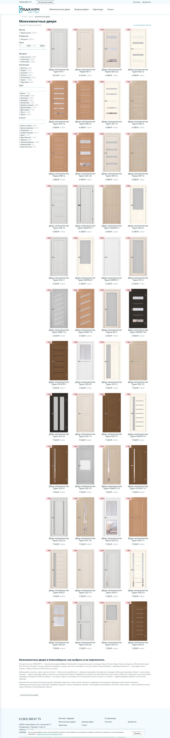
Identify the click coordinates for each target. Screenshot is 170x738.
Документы (146, 2)
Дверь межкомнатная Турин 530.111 (112, 435)
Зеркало (26, 140)
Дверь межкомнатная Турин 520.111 (138, 539)
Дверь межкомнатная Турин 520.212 (112, 539)
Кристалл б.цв (28, 147)
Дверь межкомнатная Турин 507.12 (59, 122)
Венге (25, 93)
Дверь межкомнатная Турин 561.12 (112, 122)
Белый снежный (29, 105)
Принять (137, 733)
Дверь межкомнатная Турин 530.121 (85, 487)
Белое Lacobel (28, 126)
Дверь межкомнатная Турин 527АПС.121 (138, 487)
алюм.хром (27, 59)
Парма (26, 70)
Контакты (136, 2)
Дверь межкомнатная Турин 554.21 (59, 591)
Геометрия (26, 130)
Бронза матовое (29, 128)
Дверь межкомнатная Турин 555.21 (59, 487)
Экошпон (27, 39)
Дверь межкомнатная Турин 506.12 (85, 122)
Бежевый (26, 100)
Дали (25, 135)
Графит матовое (29, 133)
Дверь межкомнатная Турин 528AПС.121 (112, 487)
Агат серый (27, 96)
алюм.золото (28, 57)
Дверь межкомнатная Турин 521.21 (112, 383)
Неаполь (26, 68)
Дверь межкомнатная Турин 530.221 (59, 643)
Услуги (110, 9)
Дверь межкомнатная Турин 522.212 (59, 539)
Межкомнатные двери (60, 9)
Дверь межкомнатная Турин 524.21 (138, 643)
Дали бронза (28, 137)
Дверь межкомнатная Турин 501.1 (59, 70)
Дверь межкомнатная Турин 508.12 (138, 122)
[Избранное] (145, 9)
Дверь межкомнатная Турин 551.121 (85, 539)
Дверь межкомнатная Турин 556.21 (112, 591)
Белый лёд (27, 103)
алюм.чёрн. (27, 62)
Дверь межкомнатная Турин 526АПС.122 (138, 331)
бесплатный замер (45, 2)
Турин (26, 80)
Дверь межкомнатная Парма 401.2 (112, 331)
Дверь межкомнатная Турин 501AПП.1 (59, 383)
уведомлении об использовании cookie (50, 734)
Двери (31, 17)
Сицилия (26, 73)
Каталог (24, 17)
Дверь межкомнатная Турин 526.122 (85, 174)
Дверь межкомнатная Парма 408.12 (59, 174)
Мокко (25, 114)
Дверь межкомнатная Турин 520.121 (138, 383)
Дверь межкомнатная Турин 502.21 (138, 226)
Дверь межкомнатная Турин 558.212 (138, 591)
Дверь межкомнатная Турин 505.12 (112, 174)
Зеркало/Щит (27, 144)
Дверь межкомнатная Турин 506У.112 (85, 331)
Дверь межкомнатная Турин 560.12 (59, 226)
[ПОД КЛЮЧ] (19, 17)
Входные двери (81, 9)
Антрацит (27, 98)
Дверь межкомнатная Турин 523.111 (85, 435)
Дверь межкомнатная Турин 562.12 (138, 70)
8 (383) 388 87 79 (25, 2)
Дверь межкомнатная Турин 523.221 (85, 643)
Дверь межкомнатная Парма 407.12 (138, 174)
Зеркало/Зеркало (30, 142)
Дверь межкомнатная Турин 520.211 (112, 643)
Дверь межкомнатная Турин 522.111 (85, 591)
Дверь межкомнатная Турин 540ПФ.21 (85, 279)
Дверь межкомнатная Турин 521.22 (59, 435)
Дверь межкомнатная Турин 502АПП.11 (112, 226)
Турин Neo (27, 82)
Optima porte (28, 33)
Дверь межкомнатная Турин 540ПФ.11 (112, 279)
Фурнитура (98, 9)
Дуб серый (27, 110)
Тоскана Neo (28, 77)
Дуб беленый (28, 107)
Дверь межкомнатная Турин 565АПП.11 (85, 226)
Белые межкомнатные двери (29, 695)
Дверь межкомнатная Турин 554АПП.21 (138, 435)
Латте (25, 112)
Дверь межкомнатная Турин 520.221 (85, 383)
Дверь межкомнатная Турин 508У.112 (59, 331)
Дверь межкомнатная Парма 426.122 (112, 70)
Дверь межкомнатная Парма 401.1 (85, 70)
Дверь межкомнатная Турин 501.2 (138, 279)
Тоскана (26, 75)
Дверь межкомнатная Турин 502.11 (59, 279)
